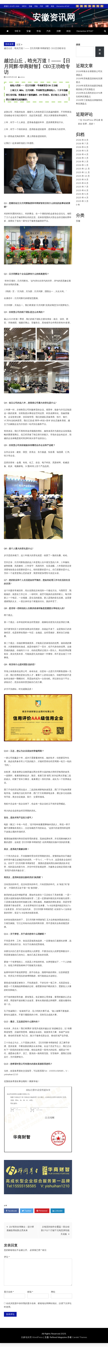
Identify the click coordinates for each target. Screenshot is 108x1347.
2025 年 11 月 (83, 172)
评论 (7, 1256)
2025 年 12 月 (83, 168)
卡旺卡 (24, 6)
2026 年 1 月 (82, 165)
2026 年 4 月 (82, 154)
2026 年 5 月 (82, 150)
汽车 (41, 6)
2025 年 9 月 (82, 179)
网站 (53, 1291)
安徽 (30, 6)
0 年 (78, 204)
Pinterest (42, 1210)
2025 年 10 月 (83, 176)
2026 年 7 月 (82, 143)
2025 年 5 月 (82, 194)
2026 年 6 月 (82, 147)
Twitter (27, 1210)
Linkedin (58, 1210)
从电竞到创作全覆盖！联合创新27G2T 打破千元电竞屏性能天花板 (55, 1230)
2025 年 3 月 (82, 201)
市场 (36, 6)
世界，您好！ (89, 123)
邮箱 (30, 1291)
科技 (52, 6)
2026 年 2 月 (82, 161)
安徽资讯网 (54, 17)
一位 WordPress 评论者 (89, 120)
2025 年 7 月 (82, 186)
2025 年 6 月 (82, 190)
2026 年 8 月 (82, 140)
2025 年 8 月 (82, 183)
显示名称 (9, 1291)
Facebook (12, 1210)
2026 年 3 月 (82, 158)
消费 (47, 6)
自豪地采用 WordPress (32, 1337)
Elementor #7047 (63, 6)
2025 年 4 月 (82, 197)
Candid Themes (79, 1337)
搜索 (78, 44)
